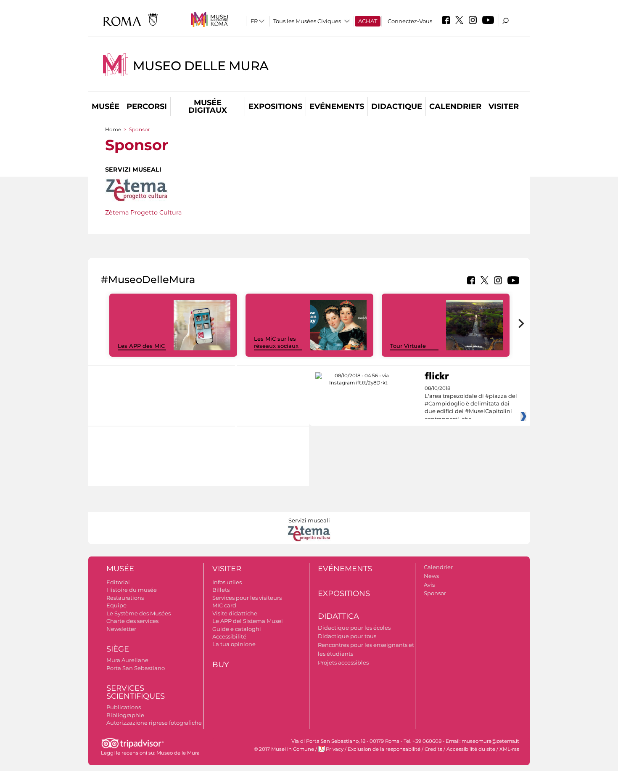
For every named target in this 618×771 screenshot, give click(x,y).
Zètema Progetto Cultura (143, 212)
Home (113, 129)
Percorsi (147, 106)
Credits (433, 749)
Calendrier (455, 106)
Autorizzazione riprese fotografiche (154, 722)
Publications (123, 707)
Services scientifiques (135, 692)
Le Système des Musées (138, 613)
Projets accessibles (343, 662)
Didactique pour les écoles (354, 627)
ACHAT (367, 21)
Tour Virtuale (408, 345)
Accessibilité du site (470, 749)
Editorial (118, 582)
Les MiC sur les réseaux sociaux (276, 342)
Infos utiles (227, 582)
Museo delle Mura (201, 66)
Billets (221, 589)
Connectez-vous (410, 21)
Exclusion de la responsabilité (384, 749)
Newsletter (121, 628)
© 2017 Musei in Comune (284, 749)
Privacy (334, 749)
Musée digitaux (207, 106)
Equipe (116, 605)
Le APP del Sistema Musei (247, 620)
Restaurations (125, 597)
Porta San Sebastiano (135, 668)
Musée (105, 106)
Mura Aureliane (127, 660)
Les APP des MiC (141, 345)
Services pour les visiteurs (247, 597)
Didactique (396, 106)
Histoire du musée (131, 589)
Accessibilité (229, 636)
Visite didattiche (234, 613)
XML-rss (509, 749)
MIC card (224, 605)
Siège (117, 649)
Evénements (336, 106)
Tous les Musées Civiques (307, 21)
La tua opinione (234, 644)
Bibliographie (125, 715)
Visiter (504, 106)
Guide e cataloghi (236, 628)
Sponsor (435, 593)
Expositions (275, 106)
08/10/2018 (471, 403)
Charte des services (132, 620)
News (431, 575)
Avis (429, 584)
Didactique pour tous (347, 636)
